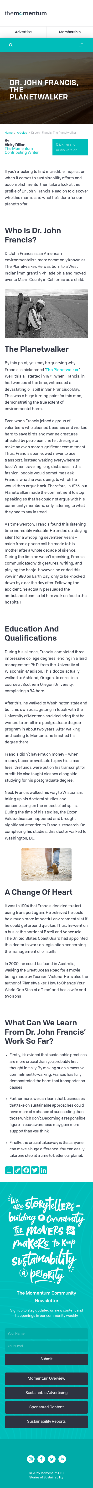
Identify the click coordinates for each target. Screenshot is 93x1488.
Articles (22, 133)
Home (9, 133)
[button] (81, 45)
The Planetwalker (62, 369)
